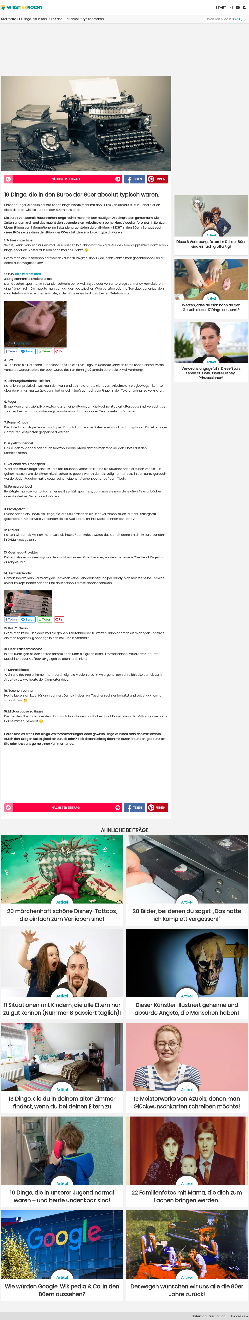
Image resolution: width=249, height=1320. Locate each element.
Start (221, 7)
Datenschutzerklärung (208, 1316)
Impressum (239, 1316)
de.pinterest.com (28, 274)
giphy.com (24, 343)
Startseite (8, 19)
